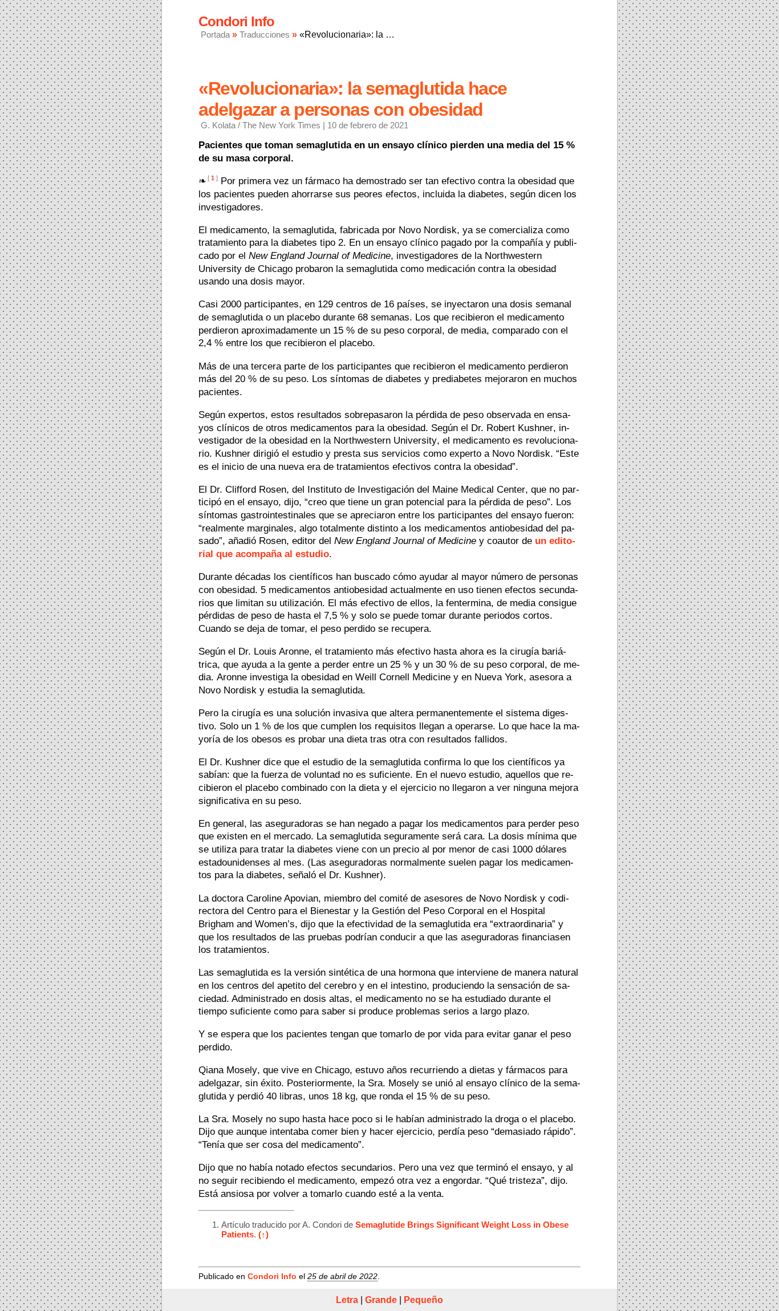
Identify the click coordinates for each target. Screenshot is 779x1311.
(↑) (263, 1234)
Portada (215, 34)
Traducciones (265, 34)
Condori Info (272, 1276)
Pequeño (423, 1300)
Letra (347, 1300)
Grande (381, 1300)
